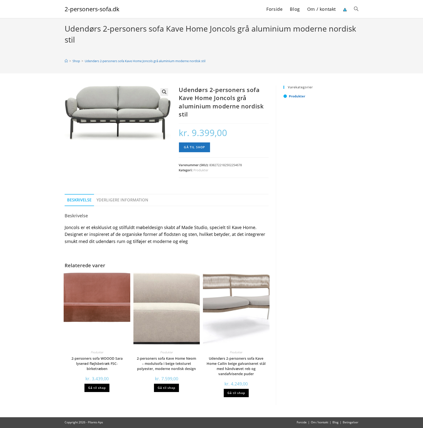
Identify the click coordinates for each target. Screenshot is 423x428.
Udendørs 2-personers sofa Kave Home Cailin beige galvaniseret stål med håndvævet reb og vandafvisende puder (236, 366)
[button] (164, 92)
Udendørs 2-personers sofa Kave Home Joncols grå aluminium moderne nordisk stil (145, 61)
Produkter (200, 170)
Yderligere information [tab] (122, 200)
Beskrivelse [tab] (79, 200)
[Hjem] (66, 61)
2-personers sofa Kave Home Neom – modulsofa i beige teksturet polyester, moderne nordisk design (166, 363)
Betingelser (350, 422)
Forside (302, 422)
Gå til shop (194, 147)
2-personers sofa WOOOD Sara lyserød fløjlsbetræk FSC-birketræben (97, 363)
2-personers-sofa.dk (92, 9)
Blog (335, 422)
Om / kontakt (319, 422)
